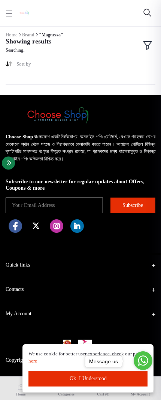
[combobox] (45, 65)
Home (12, 34)
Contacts (15, 289)
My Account (18, 313)
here (33, 361)
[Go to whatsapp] (143, 360)
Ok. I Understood (88, 378)
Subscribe (132, 205)
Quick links (18, 265)
